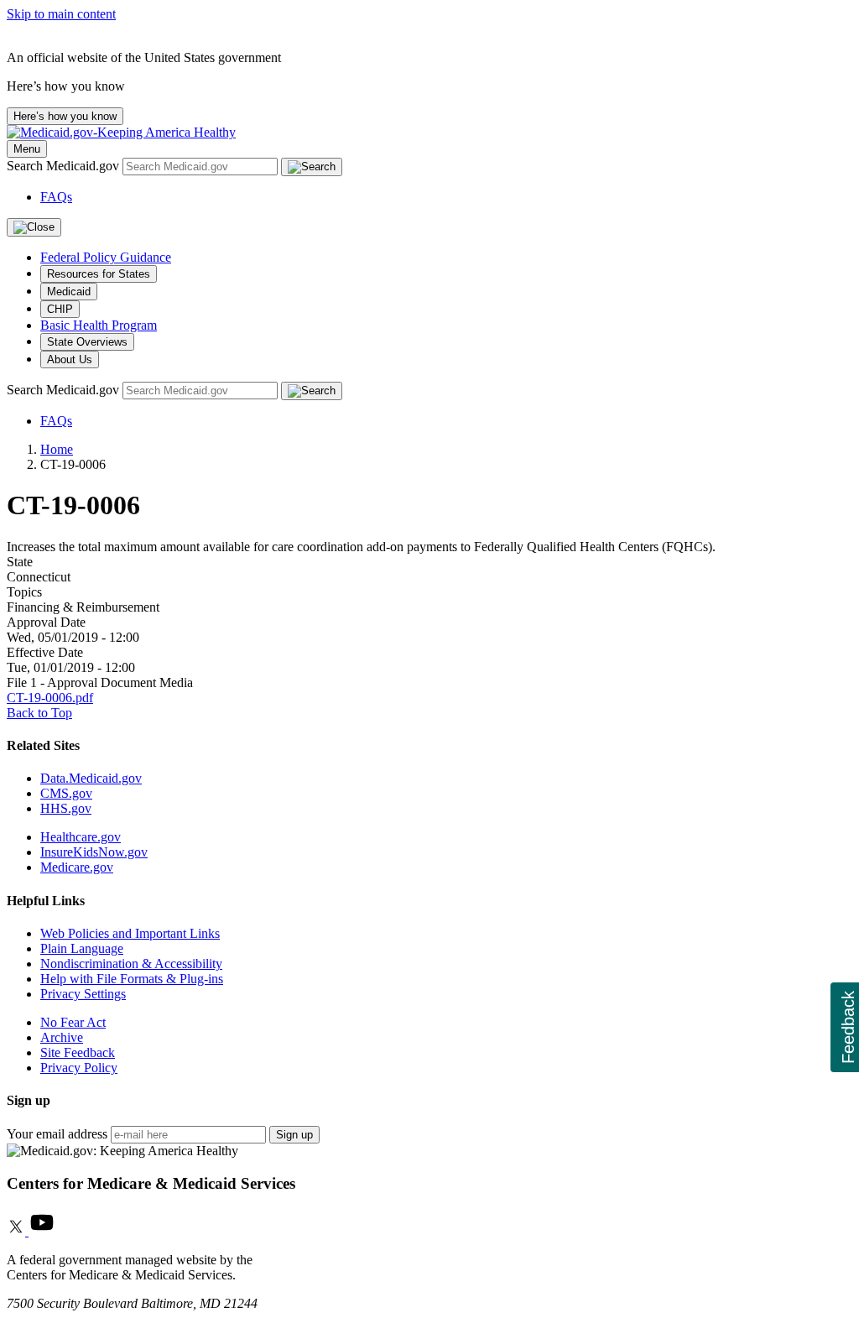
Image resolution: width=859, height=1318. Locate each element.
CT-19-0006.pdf (50, 697)
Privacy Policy (78, 1067)
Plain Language (81, 948)
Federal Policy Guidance (105, 257)
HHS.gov (65, 808)
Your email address (57, 1134)
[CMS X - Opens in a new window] (18, 1231)
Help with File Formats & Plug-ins (131, 979)
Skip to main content (61, 14)
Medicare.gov (76, 867)
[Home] (121, 132)
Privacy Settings (83, 994)
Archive (61, 1037)
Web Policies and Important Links (130, 933)
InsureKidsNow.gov (94, 852)
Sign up (294, 1134)
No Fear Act (73, 1022)
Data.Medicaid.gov (91, 778)
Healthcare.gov (80, 837)
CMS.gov (66, 793)
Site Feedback (77, 1052)
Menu (26, 149)
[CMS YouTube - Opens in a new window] (42, 1231)
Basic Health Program (98, 325)
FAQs (56, 197)
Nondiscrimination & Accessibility (131, 963)
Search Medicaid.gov (64, 166)
